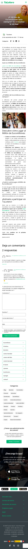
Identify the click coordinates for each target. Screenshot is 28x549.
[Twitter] (14, 546)
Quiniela (12, 409)
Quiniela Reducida (8, 413)
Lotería (5, 400)
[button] (25, 2)
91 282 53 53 (16, 528)
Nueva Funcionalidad (15, 419)
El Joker (5, 409)
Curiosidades (20, 390)
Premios (13, 406)
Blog (5, 390)
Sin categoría (19, 413)
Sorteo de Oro (7, 416)
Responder (4, 264)
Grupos (5, 419)
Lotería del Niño (20, 403)
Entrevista (13, 393)
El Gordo (6, 393)
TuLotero (16, 142)
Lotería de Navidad (8, 403)
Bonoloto (11, 390)
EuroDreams (7, 396)
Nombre (5, 312)
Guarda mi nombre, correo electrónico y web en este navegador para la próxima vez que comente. (15, 331)
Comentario (6, 293)
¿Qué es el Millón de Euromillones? (11, 66)
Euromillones (16, 396)
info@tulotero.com (20, 279)
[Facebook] (10, 546)
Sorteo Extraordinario (15, 400)
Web (3, 324)
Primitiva (20, 406)
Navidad (6, 406)
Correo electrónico (8, 318)
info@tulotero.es (9, 530)
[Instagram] (18, 546)
